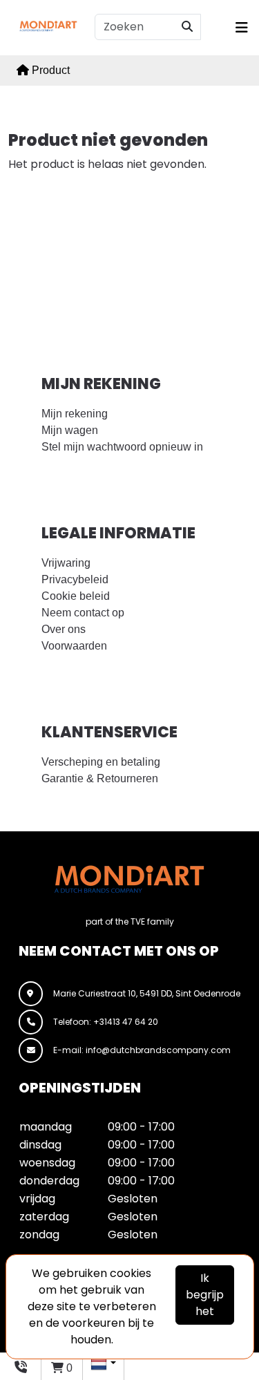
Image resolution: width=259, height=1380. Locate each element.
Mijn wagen (69, 430)
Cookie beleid (75, 596)
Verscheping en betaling (100, 762)
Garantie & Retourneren (99, 778)
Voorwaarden (74, 646)
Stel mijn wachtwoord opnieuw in (122, 447)
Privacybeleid (74, 579)
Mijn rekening (74, 413)
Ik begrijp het (205, 1294)
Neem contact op (82, 612)
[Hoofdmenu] (238, 27)
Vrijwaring (65, 563)
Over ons (63, 629)
